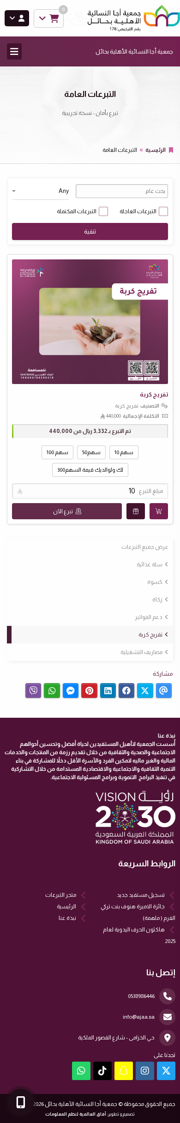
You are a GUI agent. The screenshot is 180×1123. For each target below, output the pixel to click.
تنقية (90, 231)
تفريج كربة (150, 634)
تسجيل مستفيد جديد (141, 895)
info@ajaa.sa (139, 1017)
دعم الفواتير (148, 617)
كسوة (154, 582)
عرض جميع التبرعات (144, 547)
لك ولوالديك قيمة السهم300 (90, 470)
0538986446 (141, 996)
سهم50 (91, 452)
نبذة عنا (67, 918)
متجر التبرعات (60, 895)
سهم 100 (57, 452)
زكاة (157, 599)
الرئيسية (155, 150)
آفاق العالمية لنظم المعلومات (75, 1114)
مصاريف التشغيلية (141, 652)
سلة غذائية (149, 564)
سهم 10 (123, 452)
